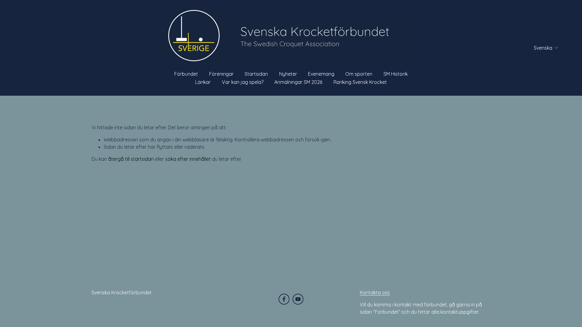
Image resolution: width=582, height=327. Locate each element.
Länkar (203, 82)
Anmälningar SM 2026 (298, 82)
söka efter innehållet (188, 159)
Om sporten (358, 74)
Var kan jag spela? (242, 82)
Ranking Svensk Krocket (360, 82)
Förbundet (186, 74)
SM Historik (395, 74)
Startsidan (256, 74)
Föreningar (221, 74)
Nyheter (288, 74)
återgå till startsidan (131, 159)
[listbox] (542, 48)
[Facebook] (284, 299)
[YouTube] (298, 299)
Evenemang (321, 74)
